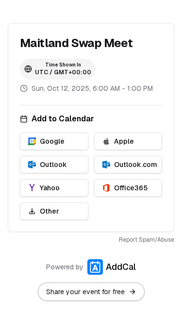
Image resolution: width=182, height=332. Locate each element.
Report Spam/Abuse (146, 240)
